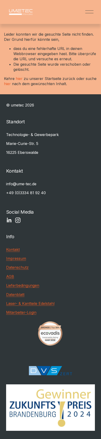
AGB (10, 276)
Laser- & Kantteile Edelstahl (30, 303)
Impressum (16, 258)
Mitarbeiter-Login (21, 312)
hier (19, 78)
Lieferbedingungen (22, 285)
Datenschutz (17, 267)
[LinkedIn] (9, 220)
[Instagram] (18, 220)
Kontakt (13, 249)
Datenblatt (15, 294)
